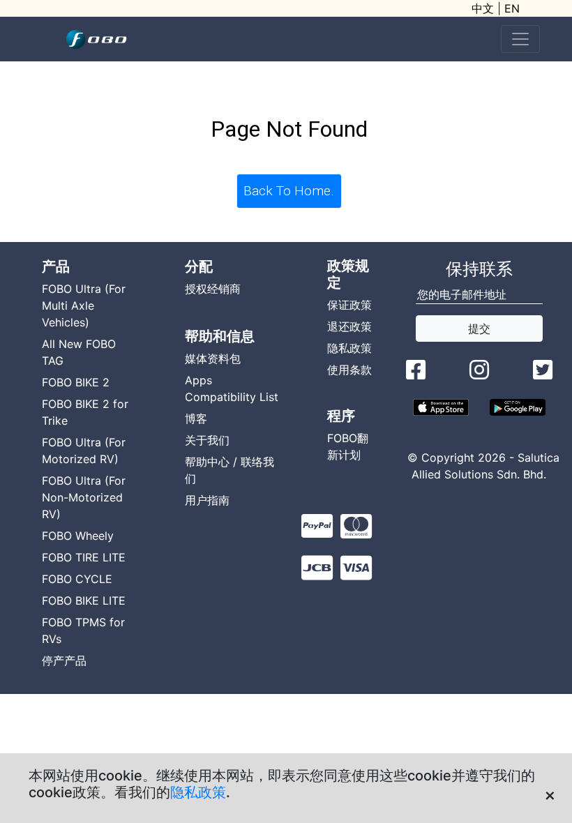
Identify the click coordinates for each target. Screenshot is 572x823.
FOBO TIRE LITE (84, 557)
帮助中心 (207, 462)
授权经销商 (213, 289)
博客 (196, 418)
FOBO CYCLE (77, 579)
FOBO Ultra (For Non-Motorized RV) (84, 497)
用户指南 (207, 500)
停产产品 (64, 660)
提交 (479, 328)
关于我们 (207, 440)
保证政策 (349, 305)
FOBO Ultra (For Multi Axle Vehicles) (84, 305)
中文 (483, 8)
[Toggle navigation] (520, 39)
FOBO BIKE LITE (84, 600)
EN (512, 8)
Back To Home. (288, 191)
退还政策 (349, 326)
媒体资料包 (213, 358)
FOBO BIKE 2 (76, 382)
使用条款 (349, 370)
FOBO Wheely (78, 536)
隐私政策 (198, 792)
